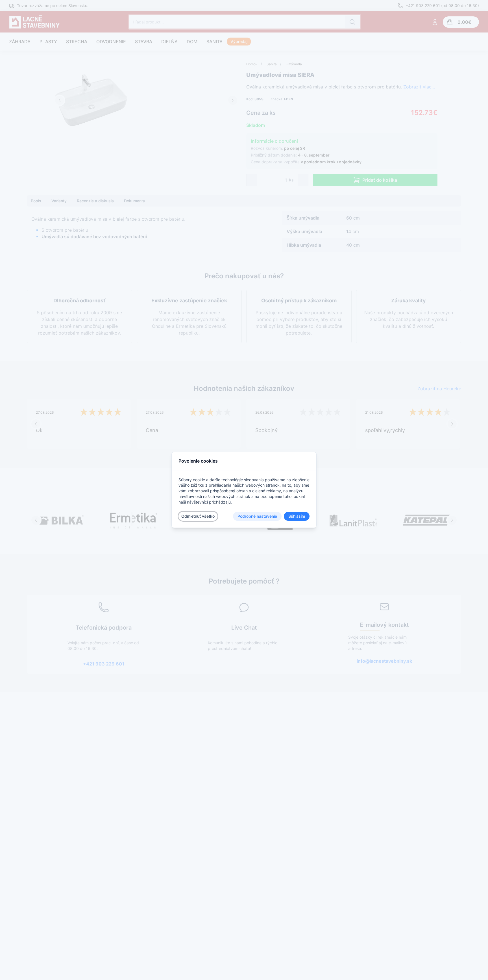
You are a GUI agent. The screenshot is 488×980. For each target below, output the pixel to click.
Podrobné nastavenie (257, 516)
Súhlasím (296, 516)
